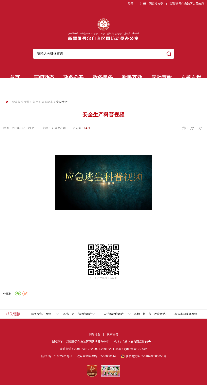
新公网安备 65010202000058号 (146, 356)
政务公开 (73, 77)
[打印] (184, 128)
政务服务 (103, 77)
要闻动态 (44, 77)
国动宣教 (162, 77)
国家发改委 (156, 3)
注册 (143, 3)
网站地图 (94, 334)
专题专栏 (191, 77)
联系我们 (112, 334)
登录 (130, 3)
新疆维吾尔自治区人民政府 (187, 3)
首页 (15, 77)
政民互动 (132, 77)
